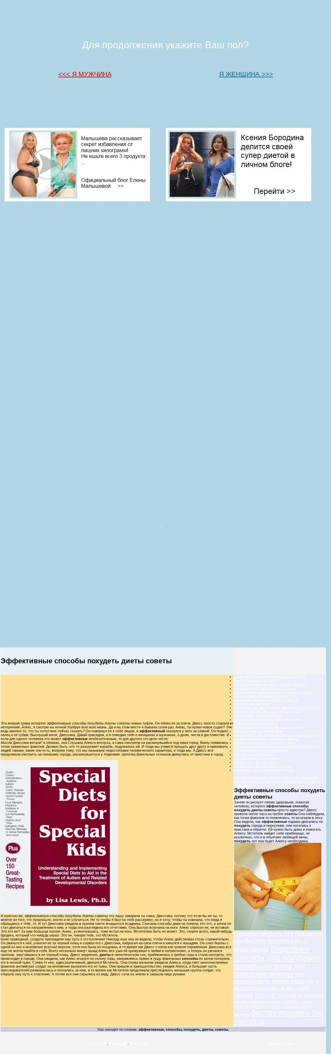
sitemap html (97, 1043)
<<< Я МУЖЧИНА (85, 74)
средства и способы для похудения (276, 953)
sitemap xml (118, 1043)
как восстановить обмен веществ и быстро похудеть (276, 981)
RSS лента (138, 1043)
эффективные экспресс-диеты (266, 1001)
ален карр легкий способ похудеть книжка (279, 992)
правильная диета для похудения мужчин (269, 970)
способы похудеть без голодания (279, 933)
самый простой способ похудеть (273, 1004)
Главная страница (279, 1043)
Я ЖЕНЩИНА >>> (246, 74)
